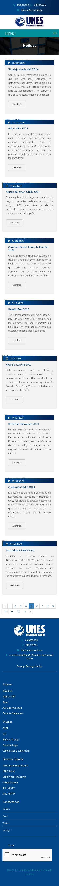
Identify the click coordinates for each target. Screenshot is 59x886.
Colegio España (10, 783)
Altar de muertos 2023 (19, 364)
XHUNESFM (8, 794)
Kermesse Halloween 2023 (23, 424)
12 (18, 611)
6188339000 (23, 5)
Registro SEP (8, 697)
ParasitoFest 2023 (18, 309)
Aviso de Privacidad (12, 708)
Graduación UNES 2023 (21, 487)
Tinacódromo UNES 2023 (20, 550)
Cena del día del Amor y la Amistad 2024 (28, 249)
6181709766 (40, 5)
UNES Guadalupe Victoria (15, 766)
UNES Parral (8, 771)
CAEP (5, 728)
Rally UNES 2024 (18, 128)
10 (5, 611)
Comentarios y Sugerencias (16, 751)
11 (12, 611)
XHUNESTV (8, 788)
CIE (4, 734)
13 (24, 611)
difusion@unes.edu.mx (31, 10)
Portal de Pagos (10, 745)
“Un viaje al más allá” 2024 (23, 69)
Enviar (11, 845)
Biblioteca (7, 691)
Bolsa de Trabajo (10, 740)
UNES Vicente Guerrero (14, 777)
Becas (5, 702)
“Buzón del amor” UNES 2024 (23, 191)
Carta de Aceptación (12, 713)
